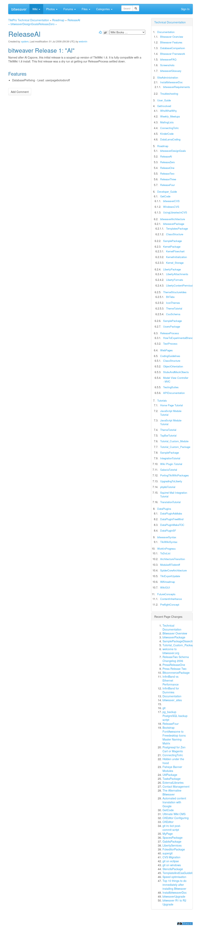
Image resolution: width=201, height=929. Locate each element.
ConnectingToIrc (169, 128)
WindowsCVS (171, 207)
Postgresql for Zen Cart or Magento (174, 749)
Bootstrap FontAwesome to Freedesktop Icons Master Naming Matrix (174, 735)
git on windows (172, 865)
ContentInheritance (171, 599)
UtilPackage (170, 775)
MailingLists (167, 122)
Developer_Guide (167, 191)
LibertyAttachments (177, 274)
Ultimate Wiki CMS (174, 814)
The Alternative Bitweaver (172, 792)
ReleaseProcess (169, 333)
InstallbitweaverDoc (171, 82)
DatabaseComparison (172, 48)
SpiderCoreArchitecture (173, 570)
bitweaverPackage (173, 224)
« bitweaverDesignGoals (23, 24)
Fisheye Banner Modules (172, 769)
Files (85, 9)
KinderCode (167, 133)
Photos (51, 9)
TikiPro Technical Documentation (28, 20)
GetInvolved (164, 106)
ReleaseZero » (47, 24)
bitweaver (18, 9)
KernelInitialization (176, 257)
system (25, 41)
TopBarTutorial (168, 435)
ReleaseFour (167, 185)
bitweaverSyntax (166, 537)
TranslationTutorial (170, 502)
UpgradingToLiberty (171, 481)
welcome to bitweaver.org (171, 651)
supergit (168, 853)
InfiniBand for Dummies (171, 690)
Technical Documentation (170, 22)
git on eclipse (171, 861)
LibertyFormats (174, 280)
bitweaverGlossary (170, 71)
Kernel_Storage (175, 263)
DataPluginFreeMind (171, 519)
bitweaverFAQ (168, 59)
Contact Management (176, 786)
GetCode (165, 196)
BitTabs (170, 297)
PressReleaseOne (174, 665)
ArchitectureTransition (172, 559)
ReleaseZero (167, 162)
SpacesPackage (173, 837)
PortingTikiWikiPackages (174, 475)
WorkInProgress (166, 548)
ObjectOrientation (173, 366)
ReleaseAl (74, 20)
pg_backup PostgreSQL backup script (175, 716)
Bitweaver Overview (171, 36)
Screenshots (167, 65)
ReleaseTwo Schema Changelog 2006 (176, 659)
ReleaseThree (168, 179)
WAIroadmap (167, 582)
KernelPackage (171, 246)
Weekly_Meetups (170, 116)
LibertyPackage (172, 269)
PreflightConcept (169, 604)
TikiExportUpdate (170, 576)
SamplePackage (172, 241)
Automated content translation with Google (174, 802)
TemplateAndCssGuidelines (180, 873)
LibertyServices (172, 845)
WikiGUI (165, 587)
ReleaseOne (167, 168)
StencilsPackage (173, 869)
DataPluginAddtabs (171, 513)
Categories (103, 9)
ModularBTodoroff (170, 565)
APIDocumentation (174, 393)
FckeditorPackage (174, 849)
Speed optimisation (174, 877)
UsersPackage (171, 326)
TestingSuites (171, 387)
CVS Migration (171, 857)
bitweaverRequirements (176, 87)
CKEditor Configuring (176, 818)
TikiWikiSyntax (168, 542)
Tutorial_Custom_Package (175, 447)
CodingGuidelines (170, 356)
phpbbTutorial (167, 487)
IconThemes (173, 303)
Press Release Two (174, 669)
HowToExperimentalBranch (178, 338)
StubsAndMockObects (176, 372)
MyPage (168, 834)
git (164, 708)
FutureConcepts (166, 594)
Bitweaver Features (171, 42)
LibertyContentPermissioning (182, 285)
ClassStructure (174, 234)
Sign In (185, 9)
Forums (68, 9)
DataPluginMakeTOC (172, 525)
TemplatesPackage (177, 228)
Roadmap (58, 20)
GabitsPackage (172, 841)
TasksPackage (172, 779)
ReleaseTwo (167, 173)
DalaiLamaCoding (170, 139)
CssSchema (173, 314)
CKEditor (168, 822)
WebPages (166, 350)
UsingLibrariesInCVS (175, 212)
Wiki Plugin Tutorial (171, 464)
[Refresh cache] (100, 32)
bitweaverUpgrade (174, 896)
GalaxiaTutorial (168, 469)
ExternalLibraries (173, 782)
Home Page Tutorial (171, 405)
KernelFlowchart (175, 251)
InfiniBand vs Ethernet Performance (171, 680)
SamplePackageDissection (179, 641)
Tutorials (162, 400)
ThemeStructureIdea (174, 292)
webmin (83, 41)
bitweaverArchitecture (172, 219)
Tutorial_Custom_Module (174, 441)
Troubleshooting (169, 93)
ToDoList (165, 553)
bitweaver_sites (172, 700)
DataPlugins (164, 509)
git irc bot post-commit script (172, 828)
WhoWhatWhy (168, 111)
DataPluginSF (168, 530)
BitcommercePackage (176, 673)
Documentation (166, 32)
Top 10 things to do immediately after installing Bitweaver (174, 885)
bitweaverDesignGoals (173, 151)
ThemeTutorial (174, 308)
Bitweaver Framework (172, 54)
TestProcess (170, 343)
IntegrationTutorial (170, 458)
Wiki (35, 9)
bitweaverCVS (171, 201)
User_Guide (164, 100)
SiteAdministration (167, 77)
